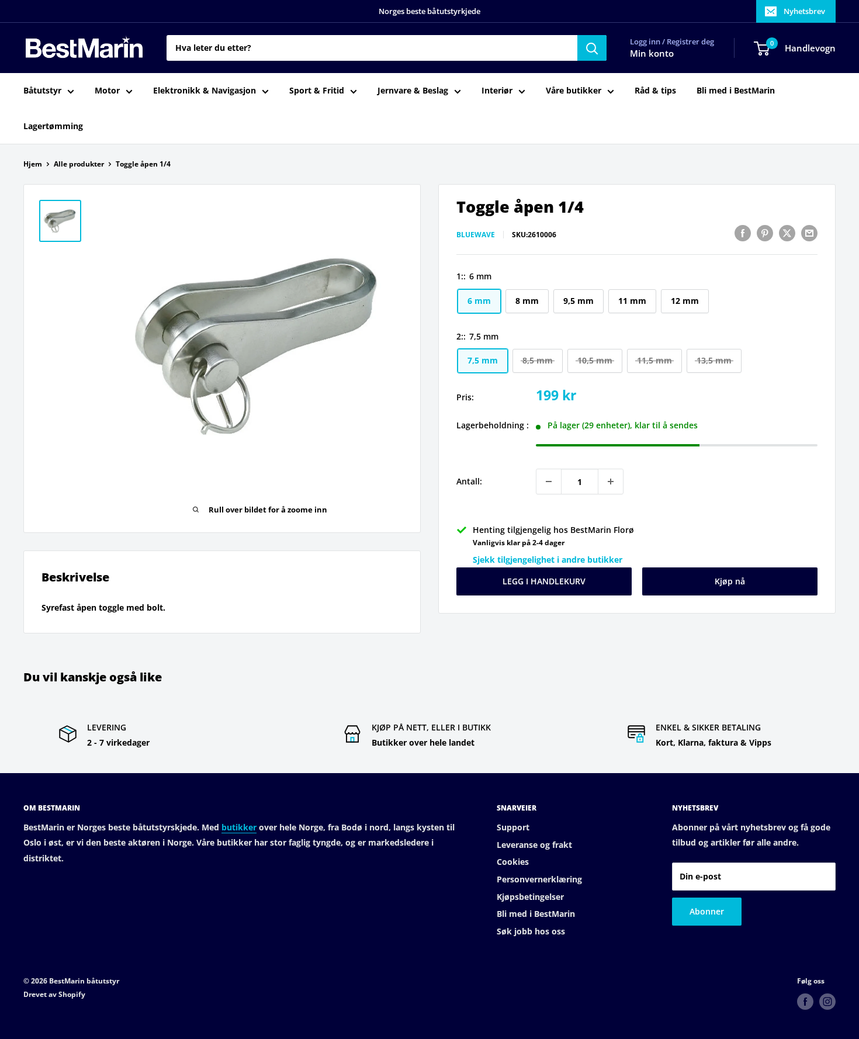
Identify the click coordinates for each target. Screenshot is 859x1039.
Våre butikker (573, 90)
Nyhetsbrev (804, 11)
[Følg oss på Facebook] (805, 1001)
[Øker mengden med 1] (610, 481)
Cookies (513, 861)
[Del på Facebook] (743, 233)
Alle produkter (79, 164)
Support (513, 827)
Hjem (32, 164)
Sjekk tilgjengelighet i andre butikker (547, 559)
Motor (107, 90)
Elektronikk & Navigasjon (204, 90)
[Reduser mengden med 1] (548, 481)
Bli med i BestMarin (736, 90)
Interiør (497, 90)
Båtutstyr (42, 90)
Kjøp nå (730, 581)
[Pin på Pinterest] (765, 233)
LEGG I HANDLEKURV (544, 581)
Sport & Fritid (316, 90)
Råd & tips (655, 90)
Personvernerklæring (539, 879)
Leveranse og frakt (534, 844)
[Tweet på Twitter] (787, 233)
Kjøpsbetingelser (530, 896)
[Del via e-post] (809, 233)
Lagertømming (53, 125)
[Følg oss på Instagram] (827, 1001)
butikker (239, 827)
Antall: (469, 481)
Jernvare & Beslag (412, 90)
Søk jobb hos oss (531, 931)
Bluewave (475, 235)
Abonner (707, 911)
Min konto (652, 54)
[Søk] (592, 48)
